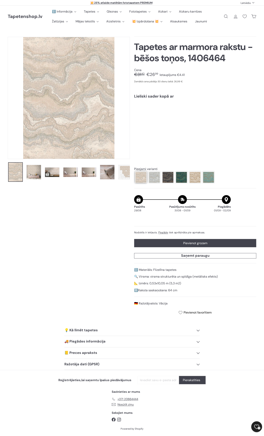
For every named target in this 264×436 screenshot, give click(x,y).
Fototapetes (138, 11)
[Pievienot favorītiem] (251, 109)
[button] (141, 177)
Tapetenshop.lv (25, 16)
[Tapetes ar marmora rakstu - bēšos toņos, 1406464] (195, 115)
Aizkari (163, 11)
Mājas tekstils (86, 21)
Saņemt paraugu (195, 255)
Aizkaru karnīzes (190, 11)
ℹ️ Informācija (62, 11)
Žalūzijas (58, 21)
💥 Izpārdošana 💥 (145, 21)
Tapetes (90, 11)
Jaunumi (201, 21)
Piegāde (163, 232)
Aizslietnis (113, 21)
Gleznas (113, 11)
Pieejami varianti (146, 169)
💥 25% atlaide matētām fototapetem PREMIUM (121, 2)
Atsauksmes (178, 21)
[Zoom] (69, 98)
